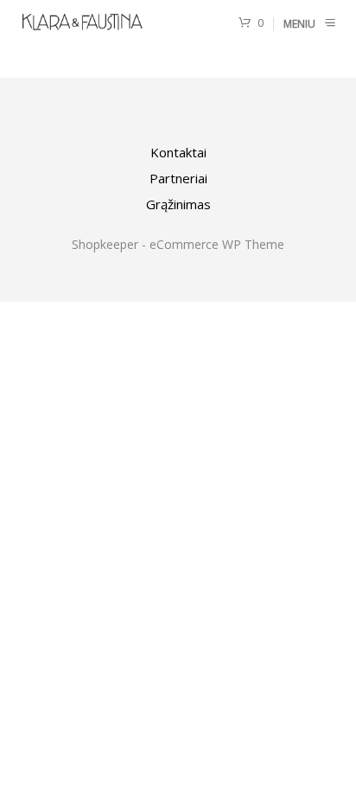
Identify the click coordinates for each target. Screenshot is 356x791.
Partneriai (178, 178)
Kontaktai (178, 152)
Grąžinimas (178, 204)
